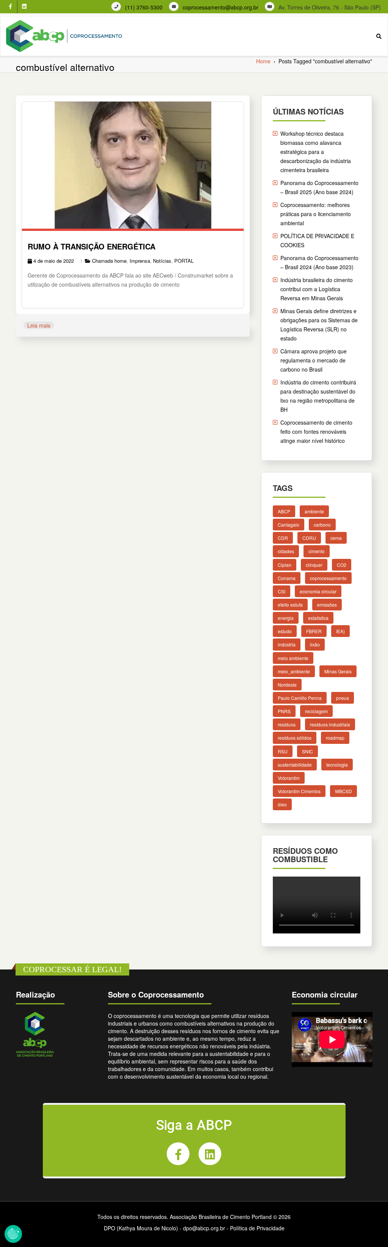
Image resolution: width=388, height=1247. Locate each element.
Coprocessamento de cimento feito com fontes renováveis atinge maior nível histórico (316, 431)
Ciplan (284, 564)
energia (286, 618)
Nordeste (287, 684)
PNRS (284, 711)
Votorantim (289, 778)
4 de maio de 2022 (53, 260)
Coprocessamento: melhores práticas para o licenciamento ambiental (315, 214)
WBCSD (343, 791)
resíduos (287, 724)
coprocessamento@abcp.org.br (220, 7)
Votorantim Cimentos (299, 791)
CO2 (341, 564)
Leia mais (38, 325)
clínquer (314, 564)
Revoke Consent (13, 1233)
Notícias (162, 260)
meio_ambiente (294, 671)
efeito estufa (290, 604)
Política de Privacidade (257, 1228)
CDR (283, 538)
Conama (287, 578)
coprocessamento (328, 578)
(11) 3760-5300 (144, 7)
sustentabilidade (295, 764)
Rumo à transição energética (91, 246)
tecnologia (337, 764)
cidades (286, 551)
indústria (287, 644)
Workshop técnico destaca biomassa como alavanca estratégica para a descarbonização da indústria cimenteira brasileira (315, 152)
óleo (282, 804)
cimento (316, 551)
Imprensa (140, 260)
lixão (315, 644)
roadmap (335, 737)
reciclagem (316, 711)
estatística (318, 618)
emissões (327, 604)
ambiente (314, 511)
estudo (285, 631)
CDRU (309, 538)
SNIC (307, 751)
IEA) (340, 631)
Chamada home (109, 260)
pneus (342, 698)
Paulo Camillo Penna (300, 698)
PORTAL (184, 260)
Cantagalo (288, 524)
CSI (281, 591)
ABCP (284, 511)
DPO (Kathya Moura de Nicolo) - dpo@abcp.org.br (164, 1228)
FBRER (314, 631)
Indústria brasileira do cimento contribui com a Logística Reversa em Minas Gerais (316, 289)
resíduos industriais (330, 724)
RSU (283, 751)
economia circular (318, 591)
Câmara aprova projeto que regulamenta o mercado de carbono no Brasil (313, 360)
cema (336, 538)
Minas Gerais (338, 671)
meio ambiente (293, 657)
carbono (322, 524)
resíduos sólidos (294, 737)
